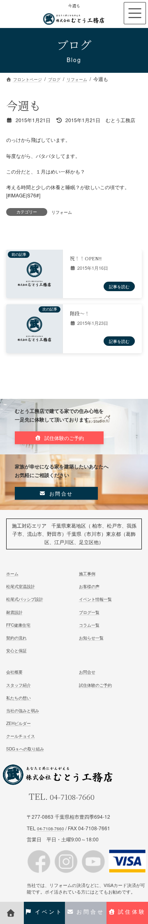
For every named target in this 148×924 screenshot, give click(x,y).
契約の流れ (16, 637)
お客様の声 (89, 586)
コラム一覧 (89, 624)
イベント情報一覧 (95, 599)
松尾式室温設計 (20, 586)
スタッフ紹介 (18, 684)
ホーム (12, 573)
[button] (59, 437)
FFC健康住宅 (18, 624)
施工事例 (87, 573)
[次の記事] (34, 340)
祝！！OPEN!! (86, 258)
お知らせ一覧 (91, 637)
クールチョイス (20, 736)
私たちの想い (18, 697)
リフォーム (61, 212)
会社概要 (14, 672)
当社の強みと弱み (22, 710)
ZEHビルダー (18, 723)
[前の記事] (34, 285)
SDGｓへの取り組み (25, 749)
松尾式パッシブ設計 (24, 599)
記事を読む (119, 286)
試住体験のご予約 (95, 684)
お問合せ (87, 672)
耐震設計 (14, 612)
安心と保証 (16, 650)
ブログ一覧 (89, 612)
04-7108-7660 (72, 797)
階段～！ (80, 312)
